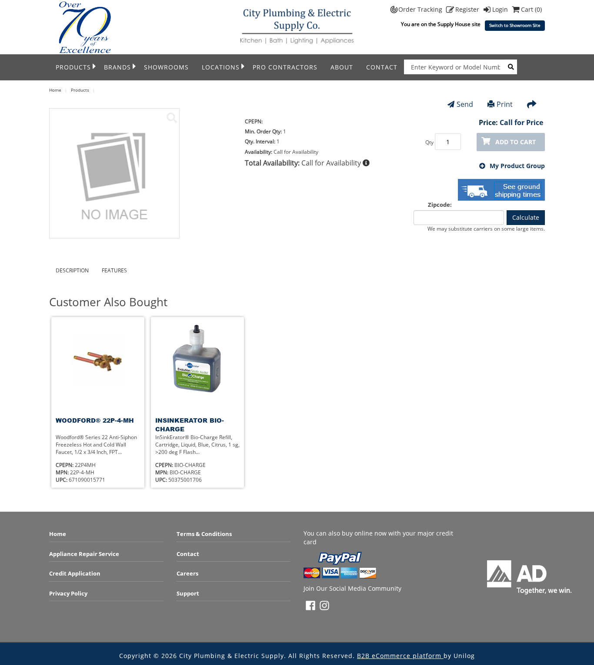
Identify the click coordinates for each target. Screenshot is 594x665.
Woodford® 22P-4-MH (95, 420)
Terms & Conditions (204, 534)
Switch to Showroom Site (515, 25)
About (341, 67)
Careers (187, 573)
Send (465, 104)
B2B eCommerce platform (400, 656)
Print (505, 104)
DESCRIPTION (72, 270)
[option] (97, 402)
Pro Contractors (285, 67)
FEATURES (114, 270)
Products (73, 67)
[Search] (511, 67)
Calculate (525, 217)
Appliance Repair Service (84, 554)
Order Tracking (421, 9)
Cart (531, 9)
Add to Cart (515, 142)
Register (468, 9)
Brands (117, 67)
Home (57, 534)
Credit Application (74, 573)
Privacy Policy (68, 593)
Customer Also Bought (108, 302)
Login (501, 9)
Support (188, 593)
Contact (381, 67)
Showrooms (166, 67)
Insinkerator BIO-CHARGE (189, 424)
